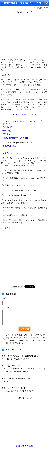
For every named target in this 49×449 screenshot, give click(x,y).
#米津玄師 (7, 127)
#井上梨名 (7, 131)
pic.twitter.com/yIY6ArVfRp (15, 138)
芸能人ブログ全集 (24, 446)
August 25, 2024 (10, 146)
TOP (46, 3)
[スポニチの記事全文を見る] (24, 114)
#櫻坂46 (6, 134)
